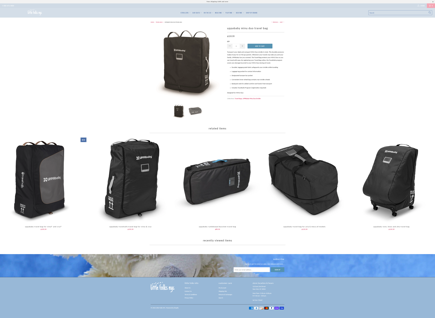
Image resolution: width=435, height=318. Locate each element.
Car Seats (196, 12)
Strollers (185, 12)
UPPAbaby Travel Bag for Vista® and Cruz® (43, 181)
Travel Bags (238, 98)
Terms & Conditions (191, 295)
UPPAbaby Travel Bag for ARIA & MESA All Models (304, 181)
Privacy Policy (189, 298)
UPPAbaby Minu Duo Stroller (252, 98)
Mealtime (218, 12)
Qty (228, 41)
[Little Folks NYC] (35, 12)
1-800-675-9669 (8, 5)
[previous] (155, 63)
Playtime (229, 12)
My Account (222, 288)
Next (281, 22)
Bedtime (239, 12)
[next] (221, 63)
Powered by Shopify (172, 308)
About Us (187, 288)
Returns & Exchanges (225, 295)
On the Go (208, 12)
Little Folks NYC (160, 308)
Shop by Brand (251, 12)
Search (221, 298)
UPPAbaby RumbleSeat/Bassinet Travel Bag (217, 181)
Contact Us (188, 291)
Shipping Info (223, 291)
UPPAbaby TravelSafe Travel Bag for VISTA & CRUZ (130, 181)
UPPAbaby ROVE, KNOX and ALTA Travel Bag (391, 181)
